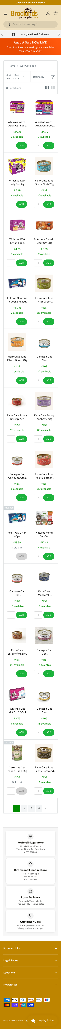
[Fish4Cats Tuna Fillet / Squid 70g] (17, 342)
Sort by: (13, 77)
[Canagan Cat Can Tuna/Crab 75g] (17, 459)
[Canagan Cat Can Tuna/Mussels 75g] (44, 342)
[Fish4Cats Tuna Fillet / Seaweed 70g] (44, 753)
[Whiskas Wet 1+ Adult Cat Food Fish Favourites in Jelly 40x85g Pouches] (44, 107)
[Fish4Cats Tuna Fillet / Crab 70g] (44, 166)
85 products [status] (13, 88)
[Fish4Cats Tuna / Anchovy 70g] (44, 401)
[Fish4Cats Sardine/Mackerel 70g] (17, 635)
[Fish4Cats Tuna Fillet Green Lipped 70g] (44, 283)
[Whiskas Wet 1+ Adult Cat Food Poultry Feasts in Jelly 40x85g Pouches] (17, 107)
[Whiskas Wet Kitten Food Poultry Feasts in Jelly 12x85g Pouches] (17, 225)
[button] (55, 13)
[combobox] (30, 24)
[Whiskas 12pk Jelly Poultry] (17, 166)
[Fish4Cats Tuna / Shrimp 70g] (17, 401)
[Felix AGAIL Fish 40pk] (17, 518)
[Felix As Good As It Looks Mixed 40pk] (17, 283)
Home (12, 66)
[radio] (47, 88)
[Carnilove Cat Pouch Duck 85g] (17, 753)
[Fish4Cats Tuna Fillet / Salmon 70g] (44, 459)
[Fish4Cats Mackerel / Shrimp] (44, 577)
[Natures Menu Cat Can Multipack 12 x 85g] (44, 518)
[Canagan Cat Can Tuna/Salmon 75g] (44, 635)
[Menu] (5, 13)
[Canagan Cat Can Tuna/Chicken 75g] (44, 694)
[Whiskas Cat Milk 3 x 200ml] (17, 694)
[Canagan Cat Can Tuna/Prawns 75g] (17, 577)
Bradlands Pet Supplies (21, 1021)
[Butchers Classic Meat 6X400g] (44, 225)
